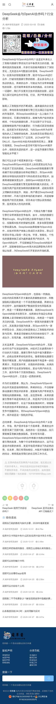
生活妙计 (33, 655)
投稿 (42, 24)
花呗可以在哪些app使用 (14, 573)
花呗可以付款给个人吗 (13, 586)
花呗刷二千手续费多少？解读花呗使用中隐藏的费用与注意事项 (27, 598)
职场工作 (33, 662)
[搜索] (9, 4)
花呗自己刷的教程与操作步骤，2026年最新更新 (25, 523)
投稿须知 (6, 662)
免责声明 (6, 657)
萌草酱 (28, 4)
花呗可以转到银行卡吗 (13, 560)
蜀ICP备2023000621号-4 (23, 696)
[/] (28, 43)
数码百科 (33, 657)
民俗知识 (33, 660)
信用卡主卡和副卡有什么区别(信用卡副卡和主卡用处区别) (27, 536)
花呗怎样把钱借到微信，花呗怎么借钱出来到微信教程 (27, 548)
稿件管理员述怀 (12, 24)
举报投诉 (6, 655)
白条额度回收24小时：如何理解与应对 (21, 611)
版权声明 (6, 660)
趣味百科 (33, 665)
